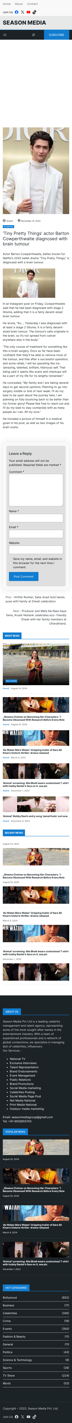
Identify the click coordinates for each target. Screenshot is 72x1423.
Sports (7, 1367)
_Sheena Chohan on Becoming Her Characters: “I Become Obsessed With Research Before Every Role (33, 718)
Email (13, 527)
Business (8, 1305)
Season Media (24, 22)
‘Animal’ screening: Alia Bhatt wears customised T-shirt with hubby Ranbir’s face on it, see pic (36, 784)
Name (14, 511)
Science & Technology (17, 1360)
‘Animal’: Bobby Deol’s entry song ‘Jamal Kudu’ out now (35, 816)
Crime (7, 1321)
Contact (32, 4)
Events (7, 1328)
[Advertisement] (36, 79)
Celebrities (8, 227)
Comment (16, 472)
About (19, 4)
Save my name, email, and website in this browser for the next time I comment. (37, 563)
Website (14, 543)
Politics (7, 1352)
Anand (9, 221)
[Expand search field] (34, 34)
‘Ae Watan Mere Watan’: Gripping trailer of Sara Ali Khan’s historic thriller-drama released (32, 751)
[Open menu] (5, 35)
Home (7, 4)
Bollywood (11, 681)
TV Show (9, 1375)
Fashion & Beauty (14, 1336)
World (6, 1383)
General (8, 1344)
